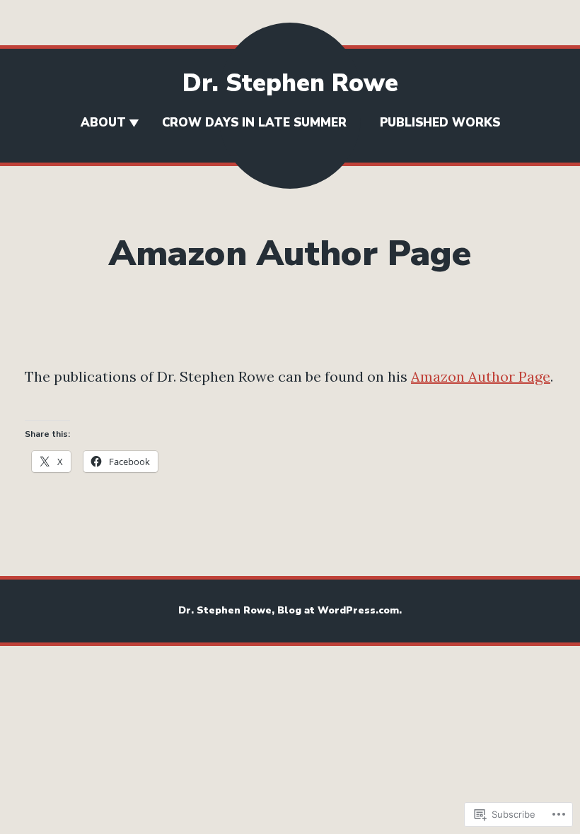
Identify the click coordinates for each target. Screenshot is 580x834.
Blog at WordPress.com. (339, 610)
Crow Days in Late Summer (259, 122)
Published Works (440, 122)
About (103, 122)
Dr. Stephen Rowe (290, 83)
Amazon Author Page (480, 376)
